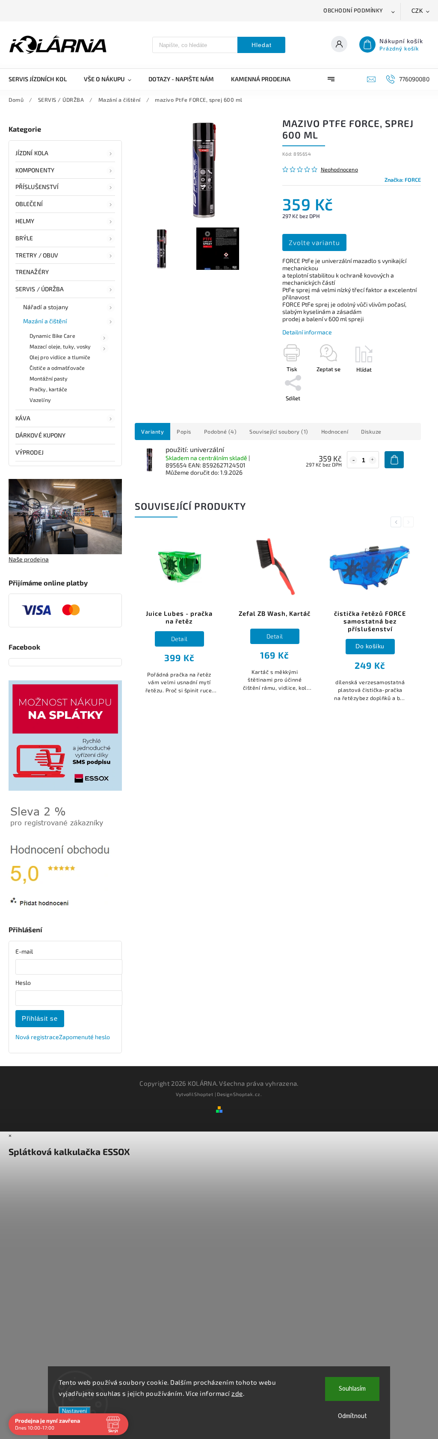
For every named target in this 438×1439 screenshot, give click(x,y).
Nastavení (74, 1411)
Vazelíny (40, 399)
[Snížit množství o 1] (353, 460)
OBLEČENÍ (29, 203)
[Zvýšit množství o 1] (372, 460)
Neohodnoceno (339, 169)
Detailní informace (307, 332)
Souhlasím (352, 1388)
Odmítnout (352, 1416)
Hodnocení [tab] (335, 431)
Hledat (262, 44)
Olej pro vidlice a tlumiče (60, 357)
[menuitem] (42, 79)
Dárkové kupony (40, 435)
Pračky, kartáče (49, 389)
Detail (179, 638)
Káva (22, 418)
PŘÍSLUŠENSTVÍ (37, 186)
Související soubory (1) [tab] (278, 431)
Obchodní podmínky (353, 10)
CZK (417, 11)
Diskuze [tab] (371, 431)
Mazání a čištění (45, 321)
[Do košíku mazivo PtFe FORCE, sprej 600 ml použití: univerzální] (394, 459)
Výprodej (29, 452)
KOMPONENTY (34, 170)
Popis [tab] (184, 431)
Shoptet (203, 1094)
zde (237, 1393)
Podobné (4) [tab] (220, 431)
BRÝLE (24, 238)
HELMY (25, 221)
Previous (397, 522)
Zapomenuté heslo (84, 1036)
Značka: (403, 179)
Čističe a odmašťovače (57, 367)
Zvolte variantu (314, 242)
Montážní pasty (49, 378)
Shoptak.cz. (247, 1094)
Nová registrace (37, 1036)
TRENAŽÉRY (32, 271)
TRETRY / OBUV (36, 255)
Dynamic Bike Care (52, 335)
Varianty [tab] (152, 431)
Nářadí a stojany (45, 306)
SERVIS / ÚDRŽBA (39, 289)
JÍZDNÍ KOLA (31, 153)
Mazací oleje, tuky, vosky (60, 346)
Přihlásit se (40, 1018)
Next (410, 522)
